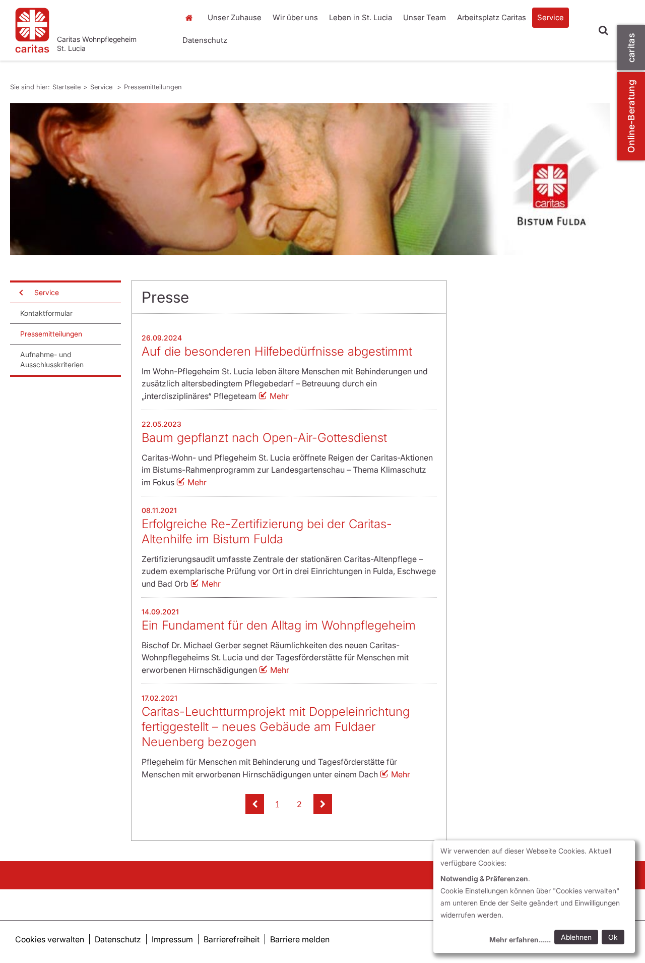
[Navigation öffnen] (20, 292)
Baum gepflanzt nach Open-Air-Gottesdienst (264, 437)
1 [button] (277, 804)
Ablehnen (576, 937)
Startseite (191, 18)
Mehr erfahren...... (520, 939)
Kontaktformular (46, 313)
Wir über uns (295, 17)
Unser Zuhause (235, 17)
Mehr (279, 396)
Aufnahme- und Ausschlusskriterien (52, 359)
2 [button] (299, 804)
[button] (254, 804)
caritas (631, 48)
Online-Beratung (631, 116)
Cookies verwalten (49, 939)
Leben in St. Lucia (360, 17)
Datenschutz (204, 40)
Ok (613, 937)
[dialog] (534, 896)
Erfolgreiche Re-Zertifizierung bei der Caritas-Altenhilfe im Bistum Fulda (267, 531)
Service (550, 17)
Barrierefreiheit (232, 939)
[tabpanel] (310, 179)
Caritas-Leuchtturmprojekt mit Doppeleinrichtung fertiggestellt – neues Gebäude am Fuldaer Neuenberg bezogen (276, 726)
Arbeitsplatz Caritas (491, 17)
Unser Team (424, 17)
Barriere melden (300, 939)
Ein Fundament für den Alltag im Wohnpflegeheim (279, 625)
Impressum (172, 939)
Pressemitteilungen (153, 87)
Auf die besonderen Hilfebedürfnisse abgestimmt (277, 351)
